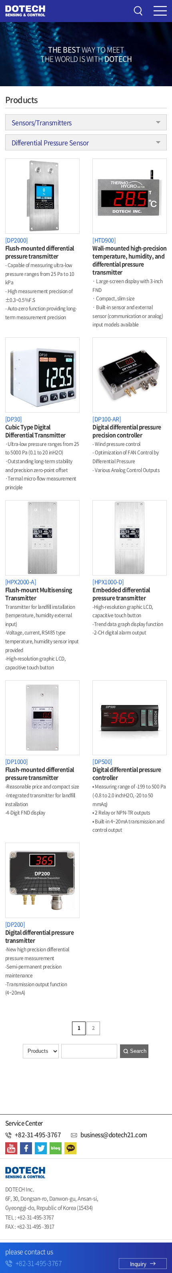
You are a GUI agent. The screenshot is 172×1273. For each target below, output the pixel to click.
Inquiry (138, 1263)
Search (138, 1051)
